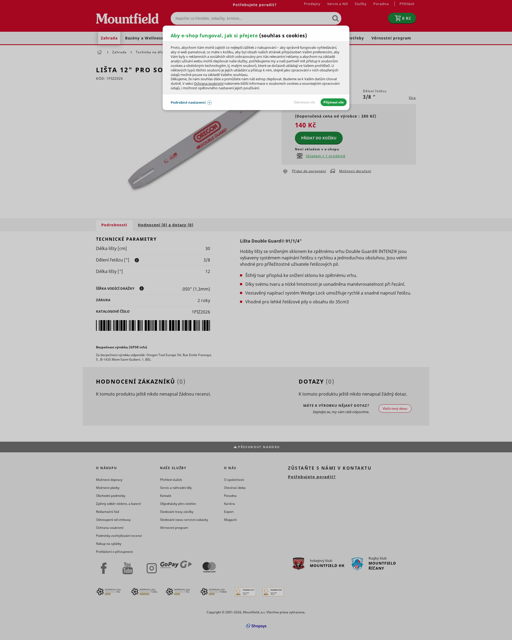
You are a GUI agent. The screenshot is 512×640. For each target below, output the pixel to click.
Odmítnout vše (304, 102)
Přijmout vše (333, 102)
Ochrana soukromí (208, 83)
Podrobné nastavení (188, 102)
